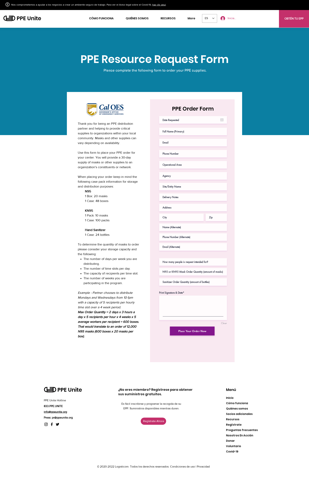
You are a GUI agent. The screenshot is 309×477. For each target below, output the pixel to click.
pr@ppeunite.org (62, 417)
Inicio (230, 398)
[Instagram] (46, 424)
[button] (274, 16)
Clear (224, 323)
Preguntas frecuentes (242, 430)
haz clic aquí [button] (159, 4)
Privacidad (203, 466)
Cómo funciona (237, 403)
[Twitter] (57, 424)
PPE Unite (29, 18)
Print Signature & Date (171, 292)
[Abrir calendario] (221, 119)
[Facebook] (52, 424)
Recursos (232, 419)
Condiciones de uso (183, 466)
